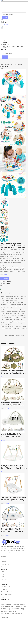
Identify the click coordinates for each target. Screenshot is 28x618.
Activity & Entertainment (15, 64)
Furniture (3, 561)
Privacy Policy (4, 589)
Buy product (5, 278)
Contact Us (4, 579)
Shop (6, 64)
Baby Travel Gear (5, 558)
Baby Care (3, 556)
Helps (2, 597)
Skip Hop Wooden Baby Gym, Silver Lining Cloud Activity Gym (13, 499)
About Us (3, 582)
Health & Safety (5, 564)
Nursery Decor (5, 567)
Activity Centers (4, 66)
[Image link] (10, 542)
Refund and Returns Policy (7, 592)
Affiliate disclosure (5, 586)
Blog (2, 574)
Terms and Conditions (6, 594)
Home (1, 64)
